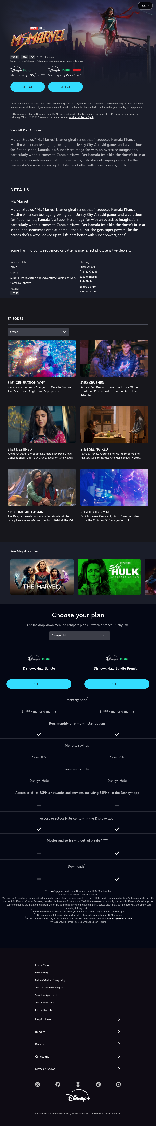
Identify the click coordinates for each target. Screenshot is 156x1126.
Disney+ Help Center (121, 918)
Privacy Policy (41, 972)
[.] (37, 1084)
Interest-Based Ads (44, 1010)
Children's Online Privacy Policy (50, 980)
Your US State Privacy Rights (49, 987)
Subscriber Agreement (46, 995)
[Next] (149, 576)
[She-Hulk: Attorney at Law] (109, 577)
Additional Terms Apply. (81, 117)
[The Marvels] (42, 577)
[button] (78, 1019)
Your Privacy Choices (45, 1002)
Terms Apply (53, 891)
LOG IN (145, 5)
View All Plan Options (25, 130)
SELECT (28, 86)
